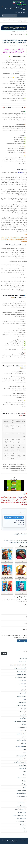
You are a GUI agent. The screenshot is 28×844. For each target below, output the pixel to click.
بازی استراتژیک (11, 540)
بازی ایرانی (23, 686)
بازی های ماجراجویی (21, 705)
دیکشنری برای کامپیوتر (20, 809)
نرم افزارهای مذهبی (21, 793)
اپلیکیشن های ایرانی (21, 740)
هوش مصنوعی (22, 730)
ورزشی (24, 752)
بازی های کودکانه (22, 693)
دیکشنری (24, 737)
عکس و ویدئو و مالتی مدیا (20, 762)
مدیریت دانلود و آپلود (21, 818)
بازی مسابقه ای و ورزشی (20, 668)
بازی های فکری (22, 711)
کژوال (24, 699)
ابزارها (24, 774)
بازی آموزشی (23, 718)
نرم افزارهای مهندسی (21, 821)
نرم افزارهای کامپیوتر (22, 796)
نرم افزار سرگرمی (21, 790)
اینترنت (24, 799)
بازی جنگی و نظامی (21, 674)
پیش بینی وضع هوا (22, 777)
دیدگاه (25, 604)
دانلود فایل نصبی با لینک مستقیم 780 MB (13, 517)
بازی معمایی (23, 708)
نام (26, 616)
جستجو (25, 651)
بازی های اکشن (22, 683)
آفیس (24, 787)
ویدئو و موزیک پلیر (22, 812)
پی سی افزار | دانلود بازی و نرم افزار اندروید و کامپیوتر (16, 8)
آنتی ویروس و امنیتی (21, 755)
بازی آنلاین (18, 31)
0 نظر (13, 31)
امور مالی (23, 784)
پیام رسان (23, 743)
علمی (24, 771)
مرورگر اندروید (22, 765)
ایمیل (25, 623)
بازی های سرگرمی (21, 696)
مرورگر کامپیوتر (21, 802)
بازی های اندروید (23, 658)
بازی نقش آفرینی (22, 702)
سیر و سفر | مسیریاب (21, 746)
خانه (25, 18)
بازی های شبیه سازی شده (20, 721)
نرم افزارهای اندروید (22, 727)
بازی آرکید (23, 724)
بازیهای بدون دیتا (20, 542)
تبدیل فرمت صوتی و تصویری (19, 815)
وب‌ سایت (25, 629)
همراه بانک (23, 780)
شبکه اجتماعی (22, 758)
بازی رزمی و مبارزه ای (20, 677)
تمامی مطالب (13, 542)
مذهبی (24, 749)
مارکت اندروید (22, 768)
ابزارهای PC (23, 824)
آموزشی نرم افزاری (21, 733)
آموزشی (24, 827)
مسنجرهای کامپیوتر (21, 805)
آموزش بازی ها (22, 661)
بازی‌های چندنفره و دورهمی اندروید (18, 664)
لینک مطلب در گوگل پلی (20, 534)
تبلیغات (25, 831)
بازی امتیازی (23, 715)
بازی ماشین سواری (21, 671)
